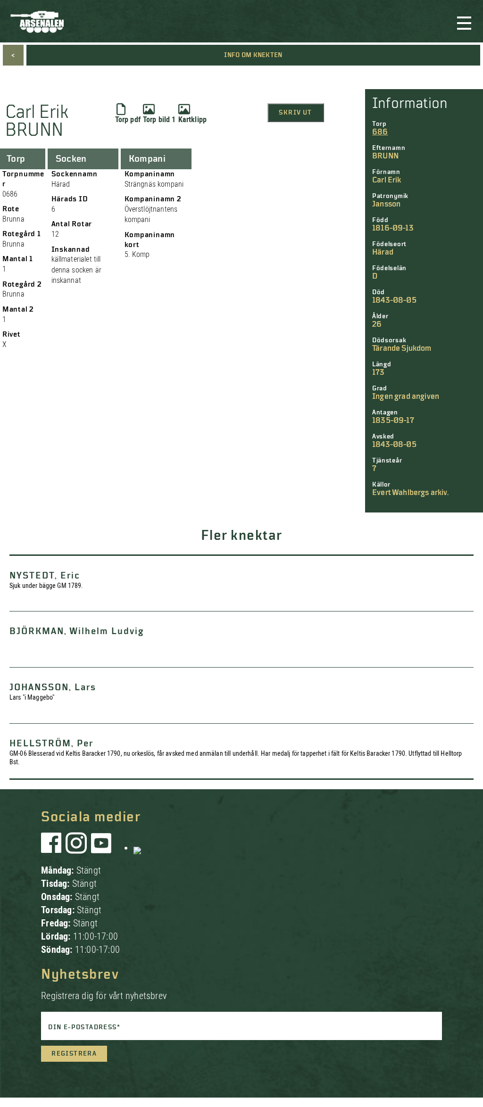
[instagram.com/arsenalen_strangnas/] (76, 848)
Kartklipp (192, 119)
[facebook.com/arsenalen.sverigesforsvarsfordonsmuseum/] (53, 848)
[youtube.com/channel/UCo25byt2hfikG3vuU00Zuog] (101, 848)
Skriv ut (295, 112)
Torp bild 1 (159, 119)
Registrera (74, 1053)
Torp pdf (128, 119)
